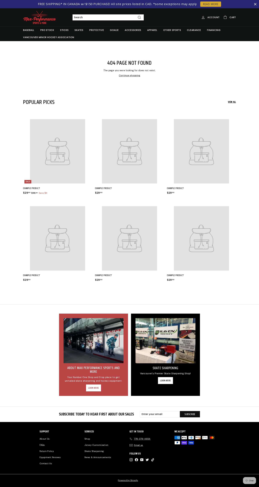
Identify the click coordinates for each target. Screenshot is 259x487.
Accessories (133, 30)
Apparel (152, 30)
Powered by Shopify (128, 480)
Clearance (194, 30)
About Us (45, 438)
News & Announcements (98, 457)
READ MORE (211, 4)
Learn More (93, 388)
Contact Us (46, 463)
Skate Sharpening (94, 451)
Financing (214, 30)
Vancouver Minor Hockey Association (48, 37)
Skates (78, 30)
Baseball (28, 30)
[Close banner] (255, 4)
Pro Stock (47, 30)
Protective (96, 30)
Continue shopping (129, 75)
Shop (87, 438)
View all (232, 102)
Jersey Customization (96, 445)
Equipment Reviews (50, 457)
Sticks (64, 30)
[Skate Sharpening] (165, 340)
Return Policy (47, 451)
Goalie (114, 30)
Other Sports (172, 30)
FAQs (42, 445)
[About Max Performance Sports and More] (94, 340)
